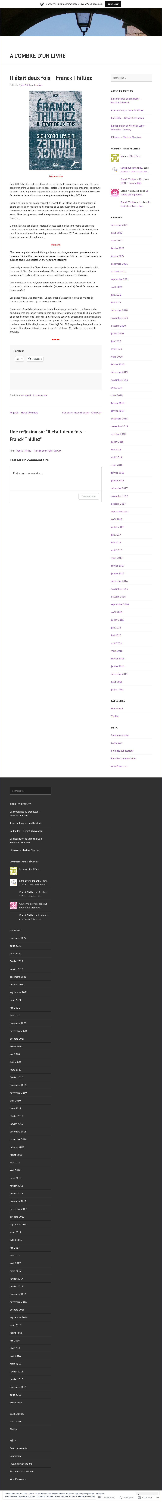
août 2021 (116, 286)
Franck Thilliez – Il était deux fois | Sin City (38, 450)
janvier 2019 (117, 410)
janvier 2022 (117, 256)
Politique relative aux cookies (82, 1496)
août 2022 (116, 232)
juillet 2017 (117, 526)
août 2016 (116, 612)
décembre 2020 (119, 310)
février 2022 (117, 248)
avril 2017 (116, 550)
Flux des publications (122, 750)
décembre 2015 (119, 674)
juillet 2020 (117, 333)
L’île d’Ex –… (135, 156)
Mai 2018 (116, 449)
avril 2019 (116, 387)
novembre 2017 (119, 496)
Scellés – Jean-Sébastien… (134, 171)
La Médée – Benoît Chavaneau (127, 117)
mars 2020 (117, 356)
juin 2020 (116, 341)
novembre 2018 (119, 426)
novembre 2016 (119, 588)
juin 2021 (116, 294)
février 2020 (117, 364)
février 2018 (117, 472)
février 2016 (117, 658)
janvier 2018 (117, 480)
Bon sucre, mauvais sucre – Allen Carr (82, 412)
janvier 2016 (117, 666)
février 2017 (117, 565)
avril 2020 (116, 348)
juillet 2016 (117, 619)
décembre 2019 (119, 372)
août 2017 (116, 519)
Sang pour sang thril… (132, 167)
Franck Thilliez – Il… (131, 202)
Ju (122, 156)
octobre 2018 (118, 434)
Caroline (38, 85)
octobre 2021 (118, 271)
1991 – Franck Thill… (132, 183)
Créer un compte (120, 735)
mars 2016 (117, 650)
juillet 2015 (117, 689)
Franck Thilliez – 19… (132, 179)
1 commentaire (40, 395)
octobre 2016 (118, 596)
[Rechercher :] (131, 77)
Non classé (26, 395)
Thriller (115, 716)
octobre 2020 (118, 325)
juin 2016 (116, 627)
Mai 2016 (116, 635)
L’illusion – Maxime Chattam (126, 137)
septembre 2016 (120, 604)
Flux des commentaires (123, 758)
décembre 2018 (119, 418)
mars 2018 (117, 465)
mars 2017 (117, 557)
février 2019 (117, 403)
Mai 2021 (116, 302)
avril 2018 (116, 457)
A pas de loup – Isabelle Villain (127, 110)
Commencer (113, 4)
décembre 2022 (119, 225)
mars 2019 (117, 395)
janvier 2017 (117, 573)
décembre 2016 (119, 581)
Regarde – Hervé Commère (24, 412)
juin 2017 (116, 534)
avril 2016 (116, 643)
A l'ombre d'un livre (38, 55)
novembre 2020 (119, 317)
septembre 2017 (120, 511)
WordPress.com (119, 766)
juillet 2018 (117, 441)
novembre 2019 (119, 379)
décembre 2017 (119, 488)
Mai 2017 (116, 542)
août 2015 (116, 681)
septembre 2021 (120, 279)
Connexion (116, 742)
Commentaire (89, 496)
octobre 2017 (118, 503)
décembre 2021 (119, 263)
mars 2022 (117, 240)
